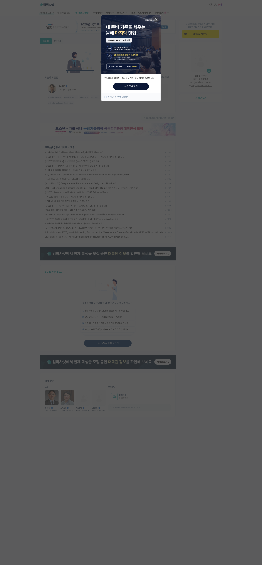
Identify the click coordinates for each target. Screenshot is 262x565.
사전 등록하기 (131, 86)
